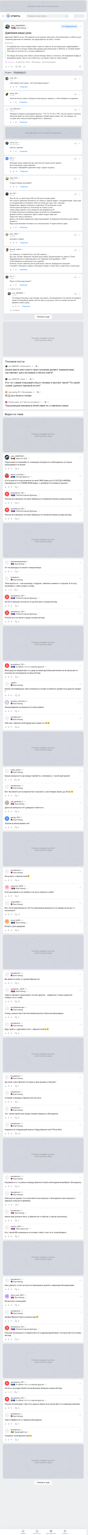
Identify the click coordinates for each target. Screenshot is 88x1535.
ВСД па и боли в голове (18, 395)
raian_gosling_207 (14, 392)
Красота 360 (21, 459)
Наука (23, 379)
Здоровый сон (21, 1432)
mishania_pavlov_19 (15, 402)
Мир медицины (27, 392)
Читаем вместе (25, 366)
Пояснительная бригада (26, 495)
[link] (43, 463)
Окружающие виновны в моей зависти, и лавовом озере (37, 405)
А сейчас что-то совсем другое (30, 667)
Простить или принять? (32, 402)
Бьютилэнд (21, 28)
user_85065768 (13, 366)
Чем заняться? (22, 1229)
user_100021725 (13, 379)
